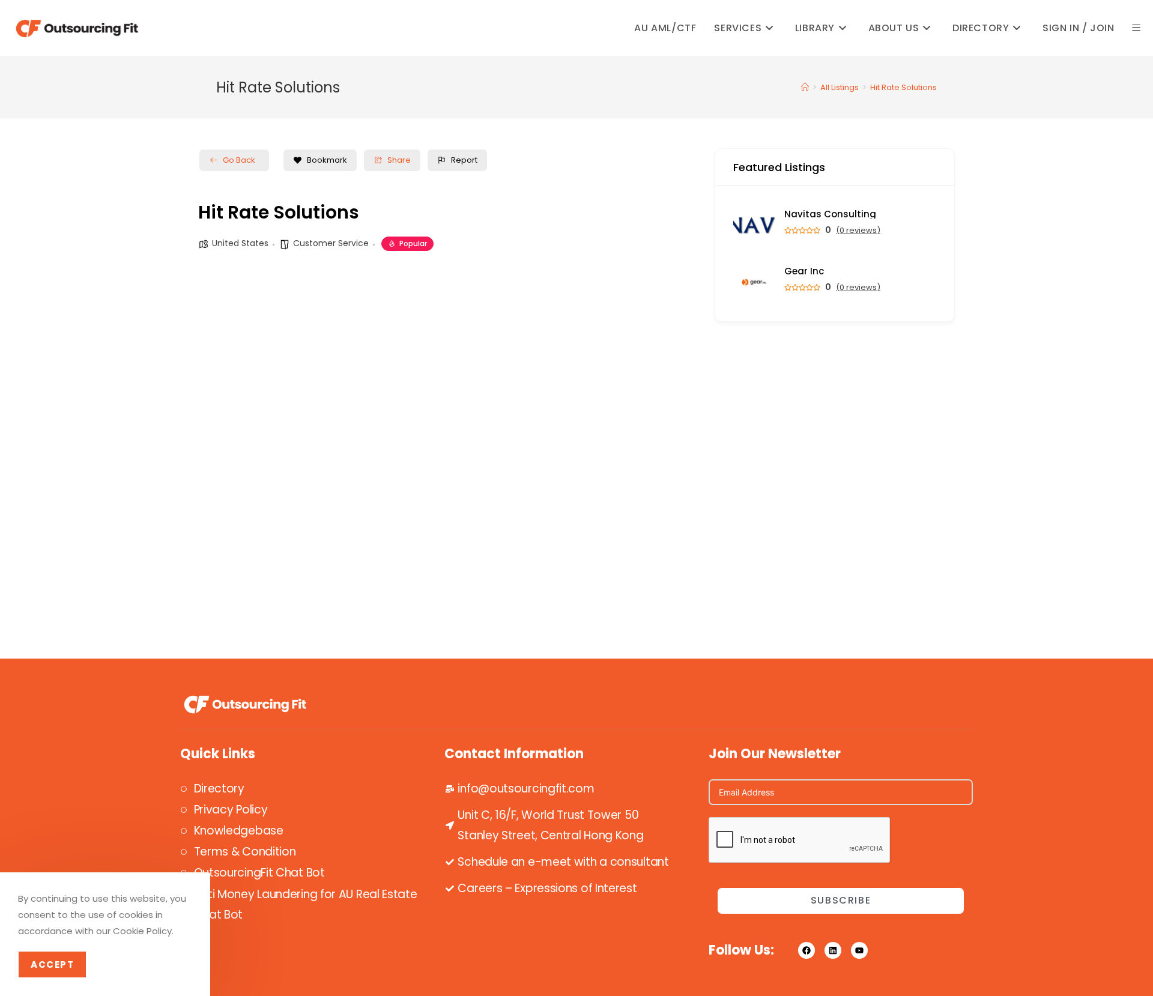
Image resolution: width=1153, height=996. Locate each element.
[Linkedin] (833, 950)
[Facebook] (806, 950)
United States (240, 243)
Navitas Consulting (830, 214)
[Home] (805, 87)
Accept (52, 964)
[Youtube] (859, 950)
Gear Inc (804, 271)
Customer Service (331, 243)
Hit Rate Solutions (903, 87)
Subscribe (841, 900)
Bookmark (327, 160)
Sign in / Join (1078, 28)
